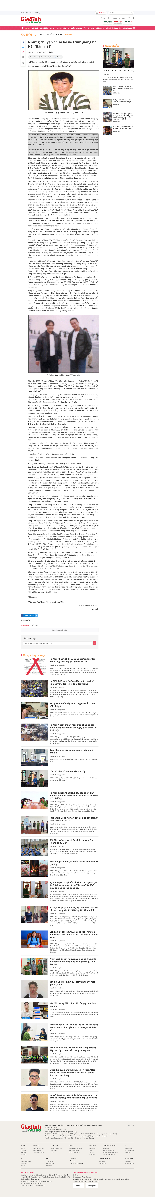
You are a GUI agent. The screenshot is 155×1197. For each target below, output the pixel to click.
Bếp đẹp (127, 1152)
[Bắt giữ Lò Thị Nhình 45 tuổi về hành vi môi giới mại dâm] (34, 989)
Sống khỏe (44, 28)
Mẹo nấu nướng (129, 1150)
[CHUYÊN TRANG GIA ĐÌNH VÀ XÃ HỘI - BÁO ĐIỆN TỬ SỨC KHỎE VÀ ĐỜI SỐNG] (31, 20)
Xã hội (27, 28)
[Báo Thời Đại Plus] (128, 22)
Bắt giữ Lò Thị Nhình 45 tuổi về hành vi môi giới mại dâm (72, 983)
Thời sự (41, 35)
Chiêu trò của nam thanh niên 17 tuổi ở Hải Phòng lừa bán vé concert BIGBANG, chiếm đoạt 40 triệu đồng (72, 1073)
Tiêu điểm (128, 1161)
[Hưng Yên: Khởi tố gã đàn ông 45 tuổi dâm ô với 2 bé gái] (34, 710)
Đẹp (92, 28)
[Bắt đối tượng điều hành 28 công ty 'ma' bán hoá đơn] (34, 1010)
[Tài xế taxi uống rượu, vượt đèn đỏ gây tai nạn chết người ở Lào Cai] (34, 825)
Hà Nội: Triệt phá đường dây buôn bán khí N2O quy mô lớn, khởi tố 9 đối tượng (72, 682)
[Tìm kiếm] (132, 13)
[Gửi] (94, 643)
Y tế (52, 1152)
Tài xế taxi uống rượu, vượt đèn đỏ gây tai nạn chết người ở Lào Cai (74, 819)
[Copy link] (23, 52)
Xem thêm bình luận (59, 630)
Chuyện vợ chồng (38, 1148)
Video (90, 1150)
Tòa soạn (78, 1186)
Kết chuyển (102, 1163)
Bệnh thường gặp (56, 1148)
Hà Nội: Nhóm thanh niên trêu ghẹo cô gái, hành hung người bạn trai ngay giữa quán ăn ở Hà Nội (73, 728)
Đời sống (50, 35)
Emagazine (92, 1148)
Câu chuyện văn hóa (75, 1148)
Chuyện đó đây (129, 1163)
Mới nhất (102, 13)
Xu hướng (106, 1148)
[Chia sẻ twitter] (23, 47)
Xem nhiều (112, 46)
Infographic (92, 1154)
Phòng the (100, 28)
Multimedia (61, 28)
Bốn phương (127, 28)
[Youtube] (104, 18)
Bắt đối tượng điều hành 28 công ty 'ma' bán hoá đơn (73, 1004)
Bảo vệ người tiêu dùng (110, 1152)
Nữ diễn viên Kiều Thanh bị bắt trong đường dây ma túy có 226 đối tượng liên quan (73, 1049)
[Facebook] (101, 18)
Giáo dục (59, 35)
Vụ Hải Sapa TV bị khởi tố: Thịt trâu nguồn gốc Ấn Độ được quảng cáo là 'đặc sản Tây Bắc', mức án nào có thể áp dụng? (73, 885)
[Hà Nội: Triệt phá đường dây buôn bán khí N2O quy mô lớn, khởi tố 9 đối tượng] (34, 688)
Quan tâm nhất (25, 625)
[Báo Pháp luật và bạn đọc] (118, 22)
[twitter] (36, 615)
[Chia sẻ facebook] (23, 42)
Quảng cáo (92, 1186)
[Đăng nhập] (133, 18)
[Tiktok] (108, 18)
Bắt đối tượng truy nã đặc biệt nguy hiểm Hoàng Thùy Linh (71, 841)
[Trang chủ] (22, 28)
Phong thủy (24, 1163)
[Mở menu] (134, 28)
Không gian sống (26, 1161)
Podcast (91, 1152)
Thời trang (49, 1161)
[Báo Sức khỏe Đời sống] (108, 22)
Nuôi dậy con (37, 1150)
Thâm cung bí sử (38, 1152)
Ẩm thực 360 (128, 1148)
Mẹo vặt (23, 1165)
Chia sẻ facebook (29, 615)
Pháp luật (68, 35)
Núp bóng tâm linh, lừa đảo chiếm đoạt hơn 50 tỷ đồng (74, 863)
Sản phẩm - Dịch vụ (75, 28)
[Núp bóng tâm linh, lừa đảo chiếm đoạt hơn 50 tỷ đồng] (34, 868)
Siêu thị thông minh (109, 1154)
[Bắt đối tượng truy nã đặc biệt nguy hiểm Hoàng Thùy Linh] (34, 847)
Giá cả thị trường (108, 1150)
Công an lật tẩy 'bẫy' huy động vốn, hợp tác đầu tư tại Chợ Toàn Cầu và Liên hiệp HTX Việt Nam (74, 934)
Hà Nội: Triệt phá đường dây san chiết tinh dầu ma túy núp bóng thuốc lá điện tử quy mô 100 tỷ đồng (74, 796)
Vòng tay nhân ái (104, 1158)
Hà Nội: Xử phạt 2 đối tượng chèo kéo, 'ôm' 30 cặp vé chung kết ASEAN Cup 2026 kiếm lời (74, 909)
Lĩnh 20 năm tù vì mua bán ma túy (67, 771)
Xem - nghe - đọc (74, 1152)
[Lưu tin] (23, 57)
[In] (23, 63)
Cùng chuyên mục (34, 655)
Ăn (85, 28)
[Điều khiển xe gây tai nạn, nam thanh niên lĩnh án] (34, 757)
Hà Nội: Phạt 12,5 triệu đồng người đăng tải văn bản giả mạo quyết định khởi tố (72, 660)
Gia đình (35, 28)
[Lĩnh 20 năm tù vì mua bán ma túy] (34, 778)
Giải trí (52, 28)
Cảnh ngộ (102, 1161)
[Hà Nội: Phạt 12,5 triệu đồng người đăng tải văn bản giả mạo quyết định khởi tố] (34, 666)
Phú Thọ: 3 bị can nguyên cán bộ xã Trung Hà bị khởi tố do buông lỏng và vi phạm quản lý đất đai (73, 962)
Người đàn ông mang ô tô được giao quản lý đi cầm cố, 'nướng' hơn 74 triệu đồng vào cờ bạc (74, 1096)
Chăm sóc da (50, 1163)
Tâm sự (72, 1161)
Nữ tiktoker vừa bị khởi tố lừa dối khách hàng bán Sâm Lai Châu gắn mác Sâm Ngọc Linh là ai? (74, 1027)
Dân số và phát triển (113, 28)
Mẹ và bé (54, 1150)
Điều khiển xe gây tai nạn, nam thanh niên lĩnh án (72, 751)
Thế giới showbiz (74, 1150)
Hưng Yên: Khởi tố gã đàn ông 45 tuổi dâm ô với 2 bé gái (73, 705)
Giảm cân (49, 1165)
